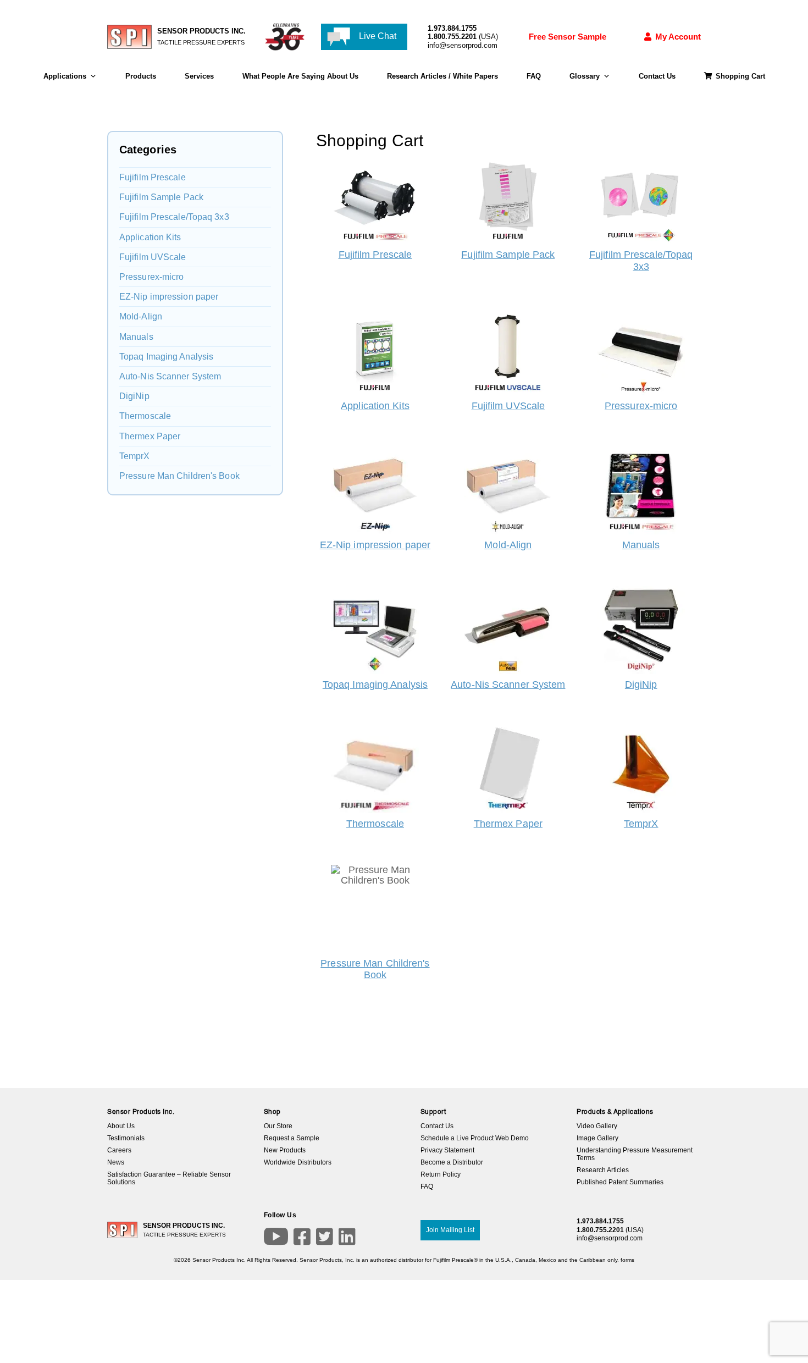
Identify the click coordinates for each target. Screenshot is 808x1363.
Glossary (584, 76)
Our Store (278, 1126)
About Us (121, 1126)
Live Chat (376, 36)
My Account (678, 36)
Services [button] (199, 76)
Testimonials (126, 1138)
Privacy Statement (447, 1150)
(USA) (463, 36)
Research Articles (603, 1170)
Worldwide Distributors (297, 1162)
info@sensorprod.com (462, 45)
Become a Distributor (451, 1162)
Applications (64, 76)
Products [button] (140, 76)
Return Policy (440, 1174)
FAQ (534, 76)
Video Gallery (597, 1126)
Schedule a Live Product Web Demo (474, 1138)
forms (627, 1260)
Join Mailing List (450, 1230)
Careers (119, 1150)
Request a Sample (291, 1138)
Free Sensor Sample (567, 36)
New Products (285, 1150)
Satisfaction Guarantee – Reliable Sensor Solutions (169, 1178)
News (115, 1162)
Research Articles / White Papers (442, 76)
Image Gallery (597, 1138)
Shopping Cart (740, 76)
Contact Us (657, 76)
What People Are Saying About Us (300, 76)
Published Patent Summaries (620, 1182)
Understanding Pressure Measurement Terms (635, 1154)
